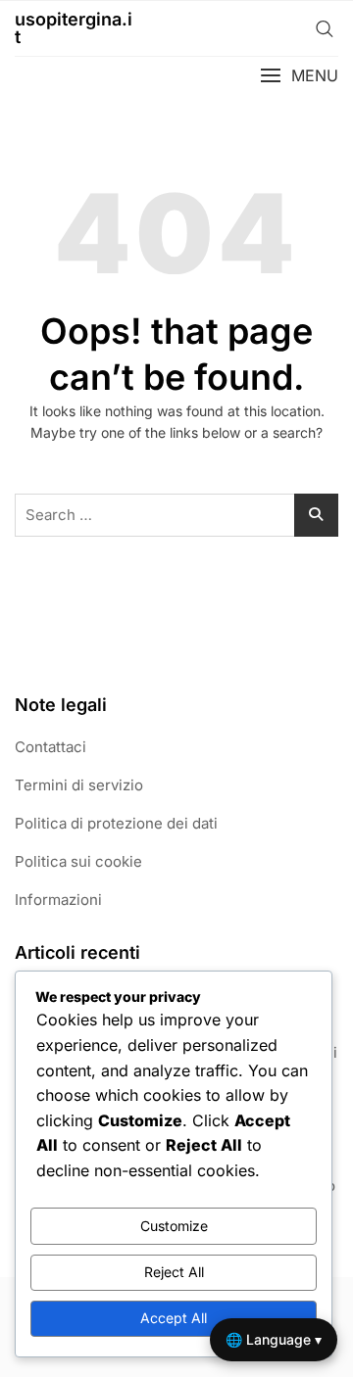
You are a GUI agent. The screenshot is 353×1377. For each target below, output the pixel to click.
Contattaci (50, 746)
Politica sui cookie (78, 861)
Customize (174, 1225)
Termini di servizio (79, 785)
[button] (299, 76)
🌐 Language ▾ (274, 1339)
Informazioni (58, 899)
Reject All (174, 1271)
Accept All (173, 1317)
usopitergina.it (73, 28)
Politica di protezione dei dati (116, 823)
